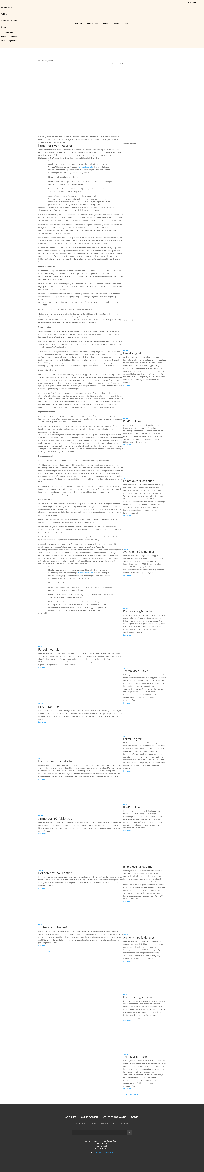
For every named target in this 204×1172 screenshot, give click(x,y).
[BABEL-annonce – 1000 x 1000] (144, 98)
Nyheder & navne (9, 21)
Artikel (40, 646)
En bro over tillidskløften (56, 761)
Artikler (4, 14)
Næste (50, 951)
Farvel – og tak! (49, 649)
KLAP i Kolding (48, 706)
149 (45, 951)
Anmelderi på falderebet (55, 818)
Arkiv (2, 41)
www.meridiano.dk (85, 167)
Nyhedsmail (13, 41)
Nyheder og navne (111, 24)
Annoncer (14, 36)
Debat (3, 27)
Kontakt (4, 36)
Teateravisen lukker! (52, 927)
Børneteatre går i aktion (55, 873)
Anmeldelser (6, 8)
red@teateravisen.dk (104, 1152)
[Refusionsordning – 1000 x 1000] (144, 141)
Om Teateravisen (7, 32)
